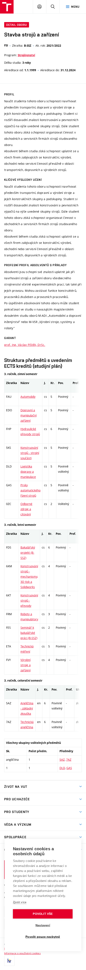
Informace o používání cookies (22, 953)
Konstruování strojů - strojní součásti (29, 453)
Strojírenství (26, 55)
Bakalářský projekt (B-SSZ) (27, 552)
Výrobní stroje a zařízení (25, 665)
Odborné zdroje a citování (26, 509)
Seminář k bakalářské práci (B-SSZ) (28, 633)
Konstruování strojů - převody (29, 600)
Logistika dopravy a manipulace (28, 471)
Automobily (27, 397)
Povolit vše (43, 913)
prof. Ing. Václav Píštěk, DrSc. (24, 345)
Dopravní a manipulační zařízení (28, 415)
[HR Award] (9, 960)
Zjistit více (20, 902)
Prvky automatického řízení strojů (30, 490)
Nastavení (42, 925)
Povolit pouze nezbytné (42, 936)
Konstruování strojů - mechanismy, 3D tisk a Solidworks (29, 576)
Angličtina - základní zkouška (26, 708)
